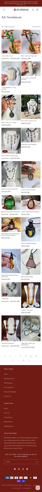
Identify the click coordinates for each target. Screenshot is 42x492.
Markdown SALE (9, 378)
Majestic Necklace (27, 310)
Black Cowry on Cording (8, 122)
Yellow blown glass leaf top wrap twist (9, 275)
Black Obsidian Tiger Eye (29, 56)
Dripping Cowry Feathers (29, 144)
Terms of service (17, 488)
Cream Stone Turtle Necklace (30, 211)
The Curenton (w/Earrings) (9, 155)
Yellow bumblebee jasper (28, 243)
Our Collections (9, 387)
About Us (7, 413)
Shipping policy (27, 488)
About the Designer (10, 392)
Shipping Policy (9, 426)
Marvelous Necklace (7, 343)
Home (6, 374)
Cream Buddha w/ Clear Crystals (8, 88)
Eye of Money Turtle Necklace (10, 211)
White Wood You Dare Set (9, 189)
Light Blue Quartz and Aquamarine (28, 344)
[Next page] (29, 360)
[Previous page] (5, 356)
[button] (4, 10)
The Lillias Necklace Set (28, 120)
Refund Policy (8, 422)
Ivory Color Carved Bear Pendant (28, 78)
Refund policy (27, 485)
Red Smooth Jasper (27, 276)
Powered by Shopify (18, 485)
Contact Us (7, 396)
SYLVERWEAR (9, 485)
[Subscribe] (36, 461)
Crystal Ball (4, 298)
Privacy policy (36, 485)
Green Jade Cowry (7, 56)
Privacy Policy (8, 417)
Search (6, 408)
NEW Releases (8, 383)
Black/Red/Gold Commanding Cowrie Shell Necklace (10, 234)
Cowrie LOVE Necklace (28, 189)
